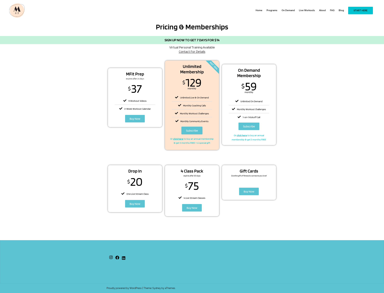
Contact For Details (192, 51)
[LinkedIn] (123, 258)
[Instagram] (111, 257)
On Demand (288, 10)
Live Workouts (307, 10)
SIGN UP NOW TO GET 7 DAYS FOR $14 (192, 40)
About (322, 10)
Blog (341, 10)
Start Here (361, 10)
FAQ (332, 10)
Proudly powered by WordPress (124, 288)
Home (259, 10)
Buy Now (135, 118)
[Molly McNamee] (17, 10)
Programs (272, 10)
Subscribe (192, 130)
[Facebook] (117, 257)
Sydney (156, 288)
